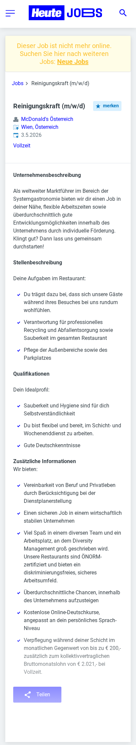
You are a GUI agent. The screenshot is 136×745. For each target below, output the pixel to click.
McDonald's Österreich (47, 119)
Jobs (17, 83)
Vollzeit (21, 145)
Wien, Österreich (39, 127)
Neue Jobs (72, 62)
